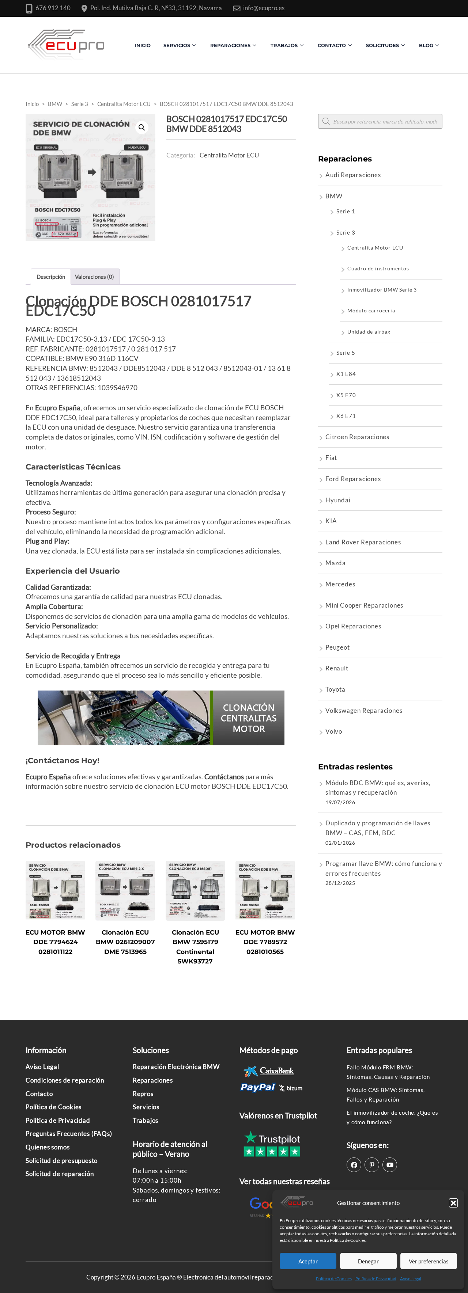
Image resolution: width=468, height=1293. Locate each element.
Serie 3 (345, 232)
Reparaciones (230, 45)
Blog (426, 45)
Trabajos (284, 45)
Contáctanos (224, 776)
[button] (453, 1202)
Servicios (176, 45)
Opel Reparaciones (353, 626)
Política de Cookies (334, 1278)
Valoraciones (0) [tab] (94, 276)
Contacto (39, 1094)
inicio (143, 45)
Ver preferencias (429, 1261)
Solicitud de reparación (60, 1174)
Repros (143, 1094)
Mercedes (340, 584)
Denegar (368, 1261)
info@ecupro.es (263, 8)
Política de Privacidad (375, 1278)
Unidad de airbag (368, 331)
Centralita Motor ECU (229, 155)
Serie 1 (345, 211)
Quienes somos (47, 1147)
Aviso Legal (410, 1278)
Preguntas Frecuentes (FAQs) (69, 1133)
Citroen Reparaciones (357, 437)
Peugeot (337, 647)
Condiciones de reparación (65, 1080)
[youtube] (389, 1164)
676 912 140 (53, 8)
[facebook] (354, 1164)
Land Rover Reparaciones (363, 542)
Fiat (331, 457)
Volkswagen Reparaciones (363, 710)
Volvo (333, 731)
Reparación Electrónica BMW (176, 1066)
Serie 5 (345, 352)
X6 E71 (346, 415)
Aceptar (308, 1261)
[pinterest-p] (372, 1164)
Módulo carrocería (371, 310)
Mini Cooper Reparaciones (364, 605)
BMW (74, 358)
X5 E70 (346, 395)
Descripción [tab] (51, 276)
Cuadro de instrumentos (378, 268)
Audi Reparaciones (353, 175)
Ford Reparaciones (353, 479)
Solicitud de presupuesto (62, 1160)
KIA (331, 521)
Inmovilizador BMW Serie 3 (382, 289)
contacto (332, 45)
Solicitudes (382, 45)
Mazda (335, 563)
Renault (336, 668)
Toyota (335, 689)
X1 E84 (346, 373)
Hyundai (338, 500)
